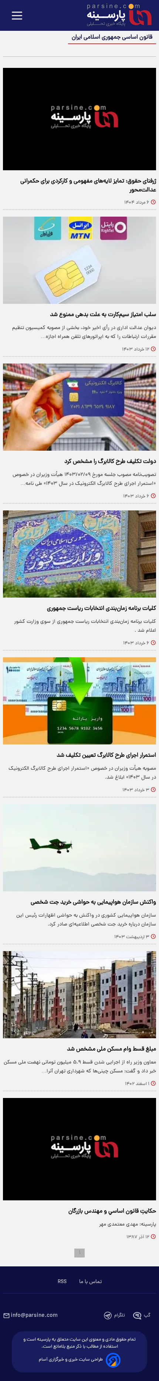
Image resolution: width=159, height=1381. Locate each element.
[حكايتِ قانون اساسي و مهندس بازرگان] (79, 1149)
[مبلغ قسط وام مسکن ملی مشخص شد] (79, 994)
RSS (62, 1282)
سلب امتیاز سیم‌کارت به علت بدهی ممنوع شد (103, 314)
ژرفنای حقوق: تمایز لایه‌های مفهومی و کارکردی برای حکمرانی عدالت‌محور (88, 186)
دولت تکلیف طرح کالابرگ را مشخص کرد (110, 461)
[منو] (17, 16)
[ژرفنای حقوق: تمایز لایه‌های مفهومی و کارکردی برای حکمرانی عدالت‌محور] (79, 119)
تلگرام (119, 1315)
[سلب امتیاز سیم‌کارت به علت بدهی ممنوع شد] (79, 260)
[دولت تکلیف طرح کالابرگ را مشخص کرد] (79, 407)
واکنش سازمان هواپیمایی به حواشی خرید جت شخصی (93, 902)
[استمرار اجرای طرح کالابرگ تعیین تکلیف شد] (79, 700)
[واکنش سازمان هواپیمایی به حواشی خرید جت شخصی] (79, 847)
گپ (147, 1315)
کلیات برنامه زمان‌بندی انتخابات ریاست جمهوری (101, 608)
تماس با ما (90, 1282)
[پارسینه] (115, 16)
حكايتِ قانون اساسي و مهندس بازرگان (112, 1211)
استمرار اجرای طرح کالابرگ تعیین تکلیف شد (106, 755)
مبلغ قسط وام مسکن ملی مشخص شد (111, 1049)
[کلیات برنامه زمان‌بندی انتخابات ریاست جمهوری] (79, 554)
